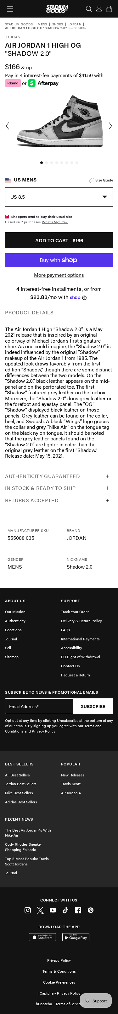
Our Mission (15, 611)
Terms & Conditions (59, 971)
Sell (8, 647)
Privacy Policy (59, 960)
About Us (15, 600)
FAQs (65, 630)
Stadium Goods (19, 24)
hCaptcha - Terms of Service (59, 1003)
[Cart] (109, 9)
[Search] (89, 9)
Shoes (57, 24)
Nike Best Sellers (19, 793)
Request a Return (75, 675)
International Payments (80, 639)
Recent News (19, 819)
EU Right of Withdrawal (80, 656)
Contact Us (70, 666)
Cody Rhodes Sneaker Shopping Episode (23, 846)
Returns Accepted (32, 500)
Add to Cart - (59, 240)
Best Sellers (19, 764)
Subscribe (93, 706)
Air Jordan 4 (71, 793)
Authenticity (15, 620)
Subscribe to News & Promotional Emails (51, 692)
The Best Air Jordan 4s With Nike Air (28, 832)
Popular (70, 764)
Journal (11, 639)
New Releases (72, 775)
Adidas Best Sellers (21, 802)
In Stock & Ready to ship (40, 487)
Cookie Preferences (59, 982)
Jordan (74, 24)
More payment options (59, 275)
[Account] (99, 9)
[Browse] (10, 9)
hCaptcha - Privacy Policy (59, 993)
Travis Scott (71, 783)
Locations (13, 630)
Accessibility (71, 647)
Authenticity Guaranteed (42, 476)
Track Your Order (75, 611)
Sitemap (12, 656)
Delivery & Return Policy (81, 620)
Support (70, 600)
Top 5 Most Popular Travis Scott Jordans (27, 861)
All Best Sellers (17, 775)
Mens (42, 24)
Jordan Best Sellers (21, 783)
